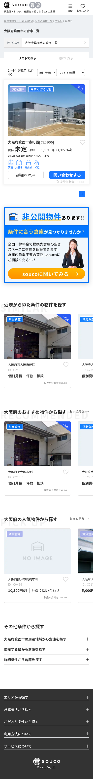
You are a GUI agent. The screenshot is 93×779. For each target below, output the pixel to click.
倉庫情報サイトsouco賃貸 (18, 21)
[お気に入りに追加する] (83, 142)
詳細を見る (26, 175)
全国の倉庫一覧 (44, 21)
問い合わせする (67, 175)
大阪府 (58, 21)
